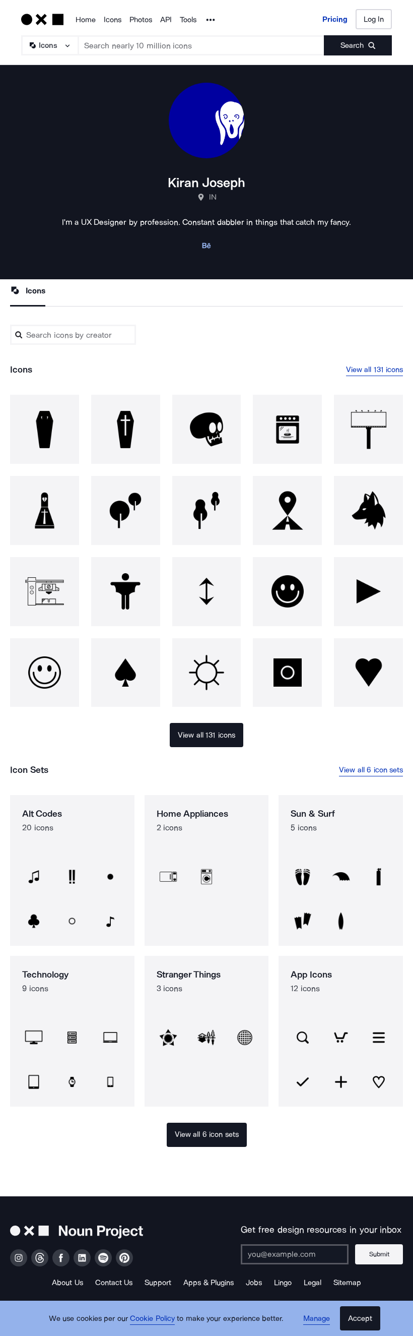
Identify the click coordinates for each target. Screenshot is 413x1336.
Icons (112, 19)
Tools (188, 19)
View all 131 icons (374, 369)
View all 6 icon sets (371, 769)
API (166, 19)
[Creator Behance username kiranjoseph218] (206, 248)
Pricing (335, 19)
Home (86, 19)
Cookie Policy (152, 1318)
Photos (140, 19)
